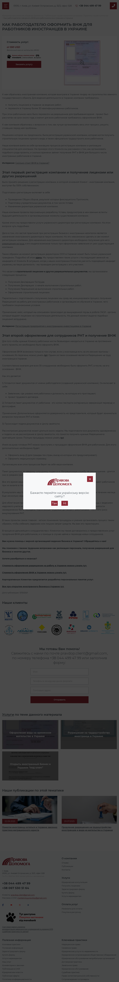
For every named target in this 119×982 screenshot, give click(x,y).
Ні (64, 503)
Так (54, 503)
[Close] (90, 479)
